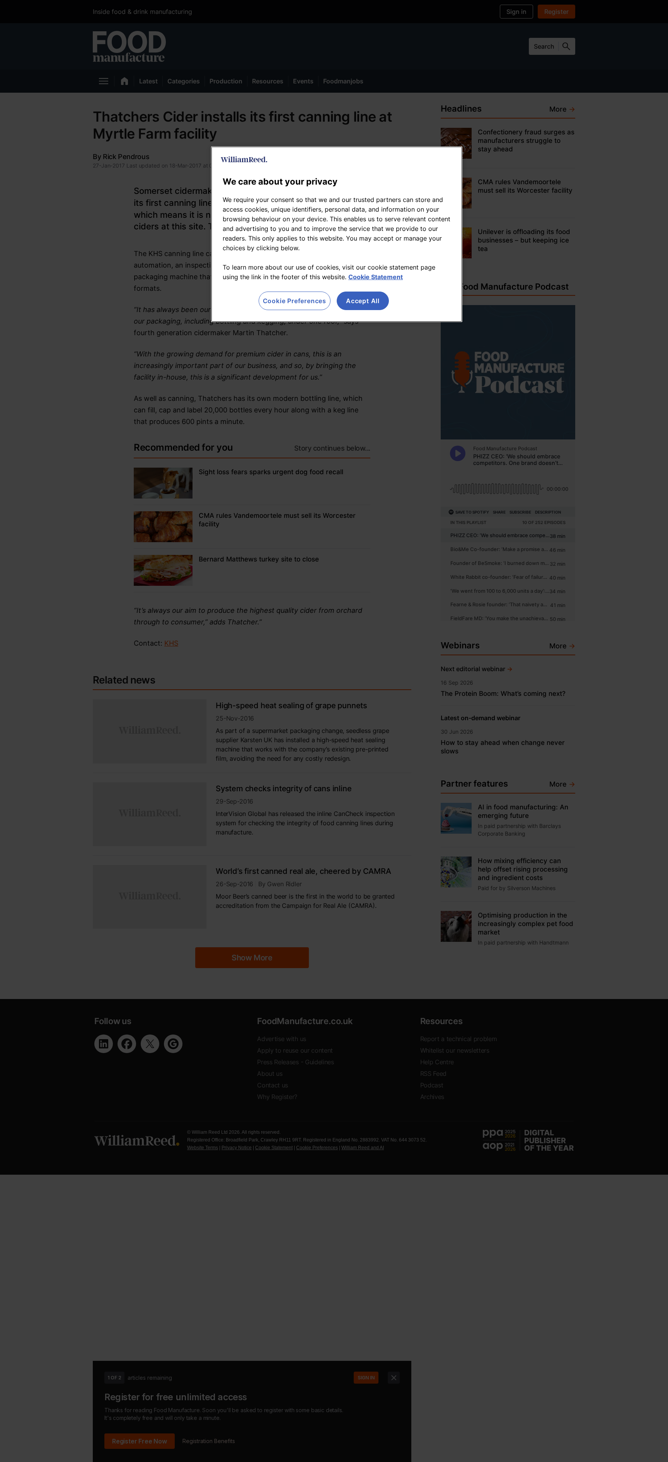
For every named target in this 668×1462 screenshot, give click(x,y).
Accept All (363, 301)
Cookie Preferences (294, 301)
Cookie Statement (375, 277)
